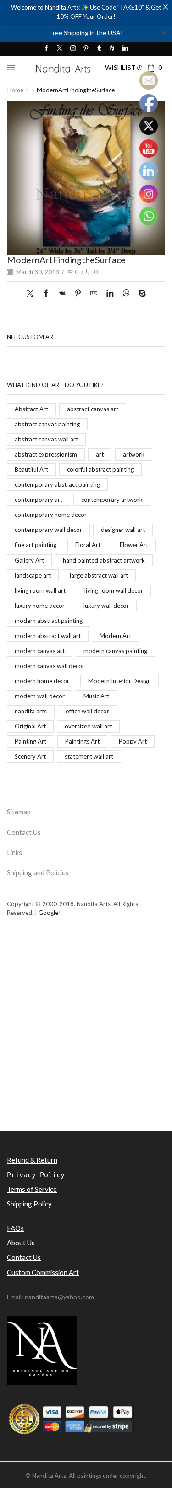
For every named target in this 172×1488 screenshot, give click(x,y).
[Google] (112, 48)
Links (14, 852)
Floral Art (87, 544)
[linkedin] (110, 293)
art (100, 454)
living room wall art (40, 590)
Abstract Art (31, 409)
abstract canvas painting (47, 424)
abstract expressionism (46, 454)
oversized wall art (88, 726)
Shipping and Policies (38, 872)
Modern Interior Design (119, 681)
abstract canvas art (92, 409)
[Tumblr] (99, 48)
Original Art (30, 726)
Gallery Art (29, 560)
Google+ (50, 912)
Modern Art (115, 635)
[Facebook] (47, 48)
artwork (133, 454)
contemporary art (38, 499)
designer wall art (123, 529)
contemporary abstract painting (57, 484)
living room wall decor (113, 590)
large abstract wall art (99, 575)
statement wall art (89, 756)
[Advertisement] (86, 1039)
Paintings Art (82, 741)
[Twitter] (60, 48)
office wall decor (87, 711)
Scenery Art (30, 756)
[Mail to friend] (94, 293)
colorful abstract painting (100, 469)
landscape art (33, 575)
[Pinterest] (86, 48)
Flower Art (134, 544)
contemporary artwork (112, 499)
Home (15, 90)
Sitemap (19, 812)
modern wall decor (40, 696)
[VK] (62, 293)
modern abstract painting (49, 620)
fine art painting (35, 544)
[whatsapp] (126, 293)
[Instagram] (73, 48)
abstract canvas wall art (46, 439)
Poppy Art (133, 741)
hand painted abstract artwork (104, 560)
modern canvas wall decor (49, 666)
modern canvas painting (115, 650)
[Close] (165, 6)
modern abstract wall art (48, 635)
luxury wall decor (106, 605)
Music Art (96, 696)
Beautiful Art (31, 469)
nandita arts (31, 711)
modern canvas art (40, 650)
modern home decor (42, 681)
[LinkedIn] (125, 48)
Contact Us (24, 832)
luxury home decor (40, 605)
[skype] (140, 293)
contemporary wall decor (48, 529)
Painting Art (30, 741)
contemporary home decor (51, 514)
